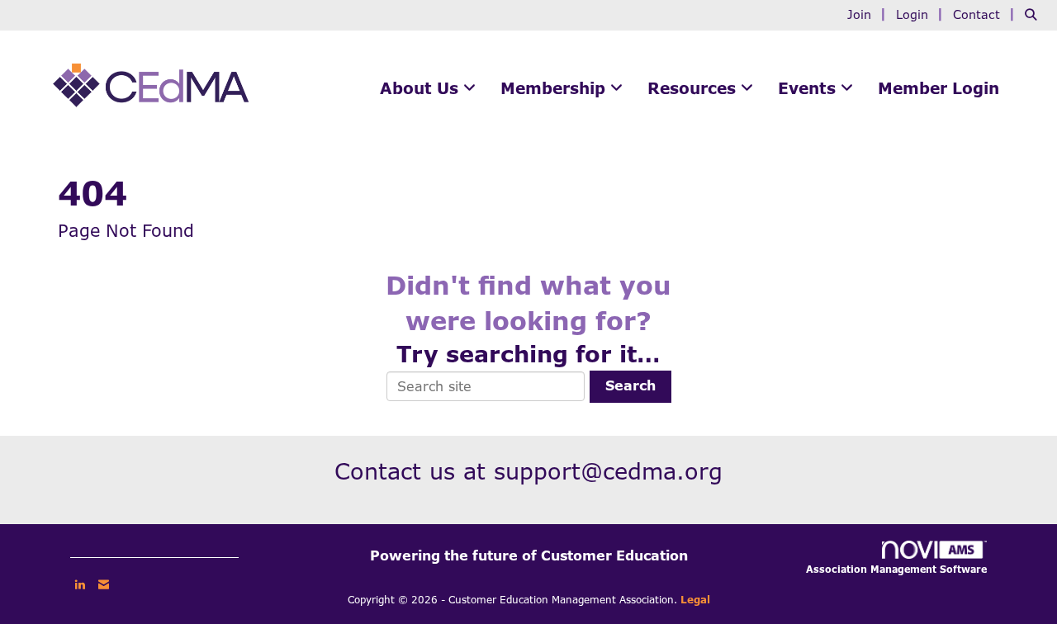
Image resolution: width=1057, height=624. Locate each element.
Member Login (938, 88)
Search (630, 386)
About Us (421, 88)
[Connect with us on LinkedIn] (79, 584)
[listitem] (869, 14)
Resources (694, 88)
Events (809, 88)
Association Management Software (896, 569)
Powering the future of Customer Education (529, 556)
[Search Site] (1035, 14)
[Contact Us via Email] (103, 584)
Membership (555, 88)
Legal (695, 600)
